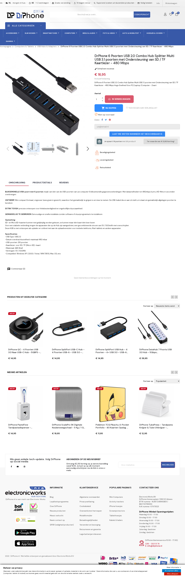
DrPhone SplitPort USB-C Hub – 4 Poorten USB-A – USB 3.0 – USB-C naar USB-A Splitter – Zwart (68, 351)
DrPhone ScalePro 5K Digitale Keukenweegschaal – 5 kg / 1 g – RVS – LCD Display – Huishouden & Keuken (68, 426)
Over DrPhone (56, 506)
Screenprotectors (117, 511)
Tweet (106, 120)
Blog (51, 497)
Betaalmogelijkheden (89, 520)
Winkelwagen (171, 3)
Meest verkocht (56, 515)
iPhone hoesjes (115, 506)
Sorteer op (148, 306)
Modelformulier (86, 515)
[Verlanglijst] (170, 14)
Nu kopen (109, 108)
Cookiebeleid (85, 506)
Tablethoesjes (115, 515)
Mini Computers (116, 497)
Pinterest (110, 120)
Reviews (64, 182)
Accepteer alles (171, 571)
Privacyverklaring (87, 502)
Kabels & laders (116, 520)
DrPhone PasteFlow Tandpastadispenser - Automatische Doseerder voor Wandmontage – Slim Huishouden (24, 426)
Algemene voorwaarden (90, 497)
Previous (172, 297)
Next (176, 297)
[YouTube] (17, 467)
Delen (102, 120)
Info (158, 3)
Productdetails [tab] (42, 182)
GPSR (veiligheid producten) (62, 525)
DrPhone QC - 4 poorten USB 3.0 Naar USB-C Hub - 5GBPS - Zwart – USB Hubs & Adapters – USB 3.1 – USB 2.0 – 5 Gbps (24, 351)
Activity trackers (116, 502)
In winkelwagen (121, 99)
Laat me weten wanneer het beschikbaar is (137, 134)
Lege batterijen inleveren (90, 534)
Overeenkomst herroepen (91, 511)
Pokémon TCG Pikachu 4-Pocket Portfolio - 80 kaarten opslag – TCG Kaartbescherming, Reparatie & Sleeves (112, 426)
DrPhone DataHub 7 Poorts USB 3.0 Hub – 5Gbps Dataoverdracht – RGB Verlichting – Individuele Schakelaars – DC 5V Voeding (155, 351)
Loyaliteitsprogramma (59, 502)
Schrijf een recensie (104, 69)
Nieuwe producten (58, 511)
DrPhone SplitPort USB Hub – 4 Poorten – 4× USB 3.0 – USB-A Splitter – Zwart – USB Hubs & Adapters (111, 351)
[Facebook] (11, 467)
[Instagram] (24, 467)
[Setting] (165, 14)
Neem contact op (57, 520)
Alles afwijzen (172, 574)
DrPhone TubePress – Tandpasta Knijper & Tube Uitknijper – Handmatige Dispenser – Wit (156, 426)
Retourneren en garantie (90, 529)
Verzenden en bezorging (90, 525)
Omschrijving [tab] (17, 182)
